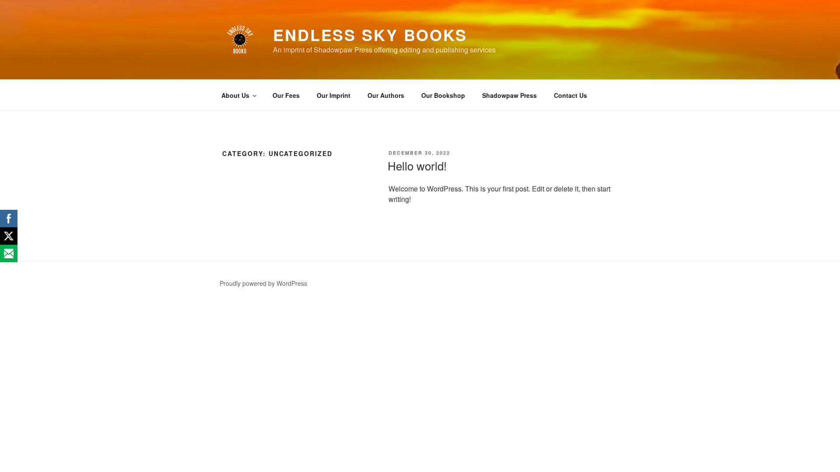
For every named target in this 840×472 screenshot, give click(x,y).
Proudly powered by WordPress (263, 283)
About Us (235, 95)
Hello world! (417, 165)
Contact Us (570, 95)
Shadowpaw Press (509, 95)
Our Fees (286, 95)
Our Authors (386, 95)
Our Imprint (333, 95)
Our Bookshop (443, 95)
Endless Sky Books (370, 34)
